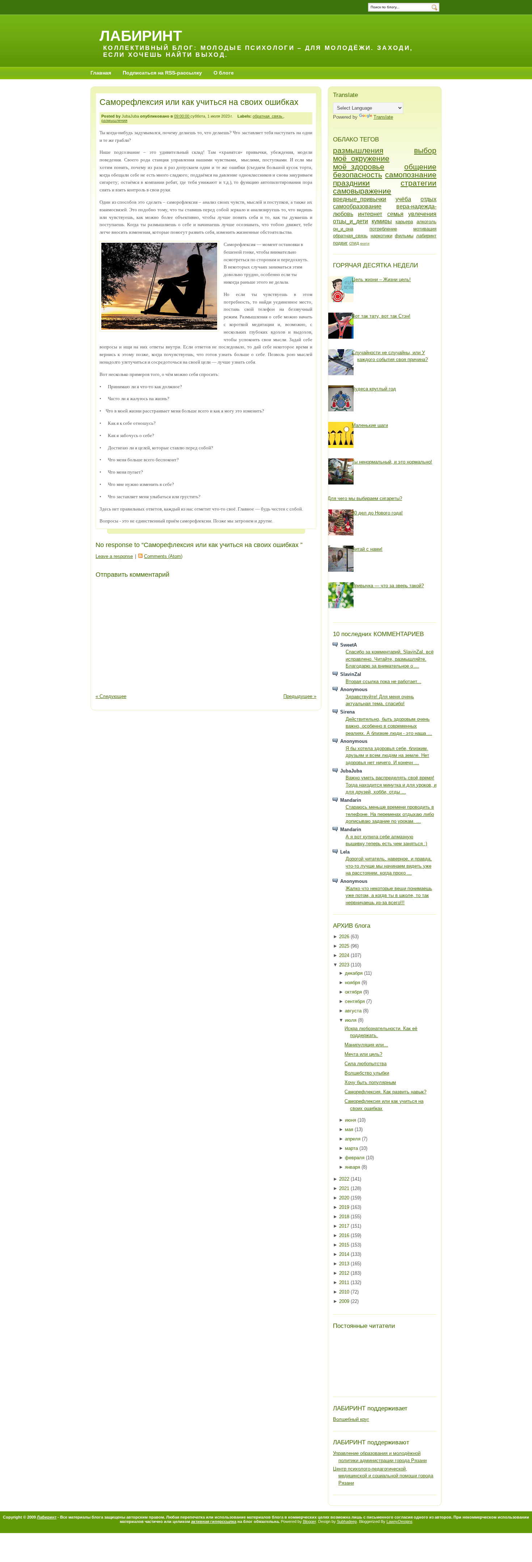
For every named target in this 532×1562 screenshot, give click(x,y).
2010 (345, 1292)
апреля (353, 1139)
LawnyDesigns (400, 1521)
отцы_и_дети (350, 221)
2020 (345, 1198)
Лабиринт (141, 35)
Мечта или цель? (363, 1054)
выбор (425, 150)
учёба (403, 199)
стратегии (418, 183)
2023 (345, 965)
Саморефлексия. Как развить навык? (385, 1092)
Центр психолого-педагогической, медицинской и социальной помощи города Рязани (383, 1476)
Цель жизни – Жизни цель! (381, 279)
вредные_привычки (359, 199)
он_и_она (343, 229)
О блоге (224, 73)
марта (352, 1148)
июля (351, 1020)
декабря (354, 973)
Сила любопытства (366, 1063)
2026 (345, 936)
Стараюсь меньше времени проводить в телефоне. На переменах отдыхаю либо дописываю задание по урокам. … (390, 814)
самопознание (410, 174)
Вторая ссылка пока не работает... (383, 681)
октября (354, 992)
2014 (345, 1254)
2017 (345, 1226)
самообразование (357, 206)
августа (354, 1010)
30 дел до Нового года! (377, 513)
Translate (383, 117)
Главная (100, 73)
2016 (345, 1235)
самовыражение (362, 191)
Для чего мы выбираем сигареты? (365, 498)
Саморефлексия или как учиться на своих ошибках (199, 102)
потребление (383, 229)
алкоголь (426, 221)
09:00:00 (182, 116)
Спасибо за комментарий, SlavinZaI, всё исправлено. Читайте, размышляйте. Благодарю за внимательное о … (390, 659)
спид (354, 243)
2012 (345, 1273)
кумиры (382, 221)
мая (350, 1129)
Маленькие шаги (370, 425)
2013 (345, 1263)
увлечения (422, 214)
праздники (351, 183)
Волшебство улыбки (367, 1073)
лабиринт (426, 235)
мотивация (424, 229)
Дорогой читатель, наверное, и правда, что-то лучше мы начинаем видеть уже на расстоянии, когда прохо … (389, 866)
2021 (345, 1188)
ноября (353, 982)
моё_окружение (361, 158)
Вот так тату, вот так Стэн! (381, 316)
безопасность (357, 174)
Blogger (309, 1521)
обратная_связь (268, 116)
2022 (345, 1179)
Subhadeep (347, 1521)
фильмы (404, 235)
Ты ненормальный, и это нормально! (392, 462)
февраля (355, 1157)
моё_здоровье (358, 166)
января (353, 1167)
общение (420, 166)
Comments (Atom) (163, 556)
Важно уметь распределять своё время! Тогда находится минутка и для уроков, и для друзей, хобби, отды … (391, 785)
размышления (114, 120)
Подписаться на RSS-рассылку (162, 73)
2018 (345, 1216)
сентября (355, 1001)
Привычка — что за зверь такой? (388, 585)
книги (365, 243)
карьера (404, 221)
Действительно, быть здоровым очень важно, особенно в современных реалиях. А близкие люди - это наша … (389, 726)
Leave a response (114, 556)
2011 (345, 1282)
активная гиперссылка (213, 1521)
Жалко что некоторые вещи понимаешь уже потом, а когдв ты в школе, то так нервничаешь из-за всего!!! (389, 895)
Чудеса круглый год (374, 388)
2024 (345, 955)
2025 (345, 946)
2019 (345, 1207)
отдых (428, 199)
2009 (345, 1301)
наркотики (381, 235)
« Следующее (111, 696)
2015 (345, 1245)
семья (395, 214)
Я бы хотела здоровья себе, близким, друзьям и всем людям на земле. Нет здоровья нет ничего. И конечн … (387, 755)
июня (351, 1120)
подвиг (340, 243)
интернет (370, 214)
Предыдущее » (299, 696)
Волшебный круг (351, 1419)
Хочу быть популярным (370, 1082)
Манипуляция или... (366, 1044)
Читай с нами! (367, 549)
